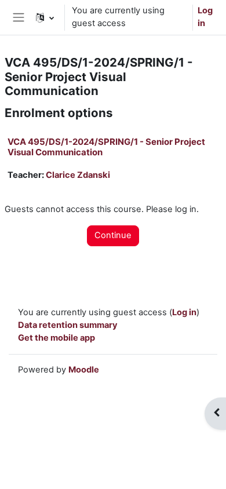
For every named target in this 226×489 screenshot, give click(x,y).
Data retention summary (68, 325)
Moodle (83, 369)
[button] (45, 17)
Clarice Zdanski (78, 175)
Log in (205, 16)
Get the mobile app (56, 338)
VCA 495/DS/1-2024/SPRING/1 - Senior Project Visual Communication (106, 147)
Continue (113, 235)
